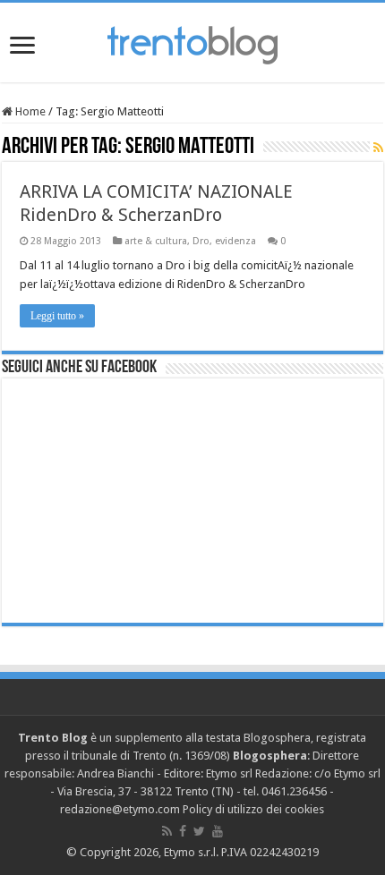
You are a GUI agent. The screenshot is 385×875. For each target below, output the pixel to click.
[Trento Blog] (192, 42)
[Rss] (167, 831)
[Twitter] (199, 831)
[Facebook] (182, 831)
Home (29, 111)
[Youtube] (217, 831)
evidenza (235, 241)
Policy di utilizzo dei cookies (253, 809)
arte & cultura (155, 241)
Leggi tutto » (57, 316)
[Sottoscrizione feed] (378, 147)
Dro (201, 241)
